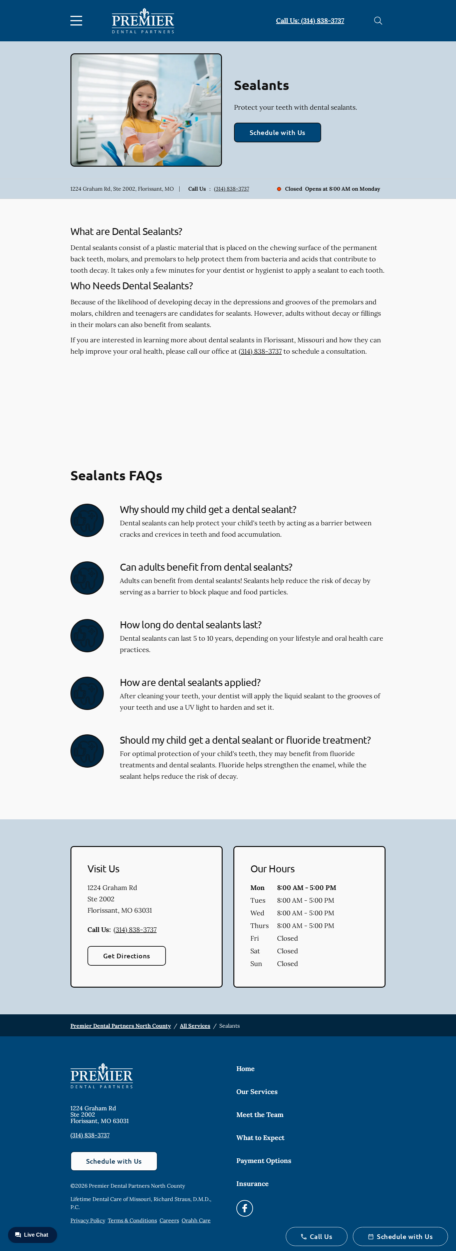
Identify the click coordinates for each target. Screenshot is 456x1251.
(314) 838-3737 (231, 188)
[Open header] (77, 20)
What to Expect (260, 1137)
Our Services (257, 1091)
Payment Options (263, 1160)
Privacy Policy (87, 1220)
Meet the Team (259, 1114)
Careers (169, 1220)
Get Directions (126, 955)
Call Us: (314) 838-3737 (310, 20)
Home (245, 1068)
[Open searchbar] (378, 20)
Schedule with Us (277, 132)
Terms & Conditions (132, 1220)
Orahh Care (196, 1220)
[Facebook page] (244, 1208)
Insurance (252, 1183)
